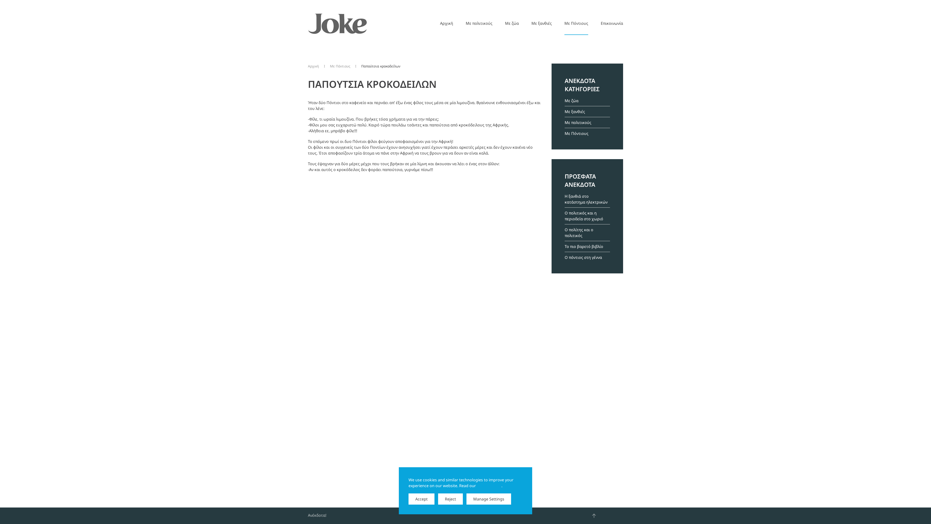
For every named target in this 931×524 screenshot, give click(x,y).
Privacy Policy (489, 485)
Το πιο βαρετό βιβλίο (584, 246)
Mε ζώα (512, 23)
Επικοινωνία (612, 23)
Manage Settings (488, 499)
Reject (450, 499)
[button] (594, 515)
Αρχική (446, 23)
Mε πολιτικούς (479, 23)
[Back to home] (338, 23)
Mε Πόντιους (576, 23)
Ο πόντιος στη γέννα (583, 257)
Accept (421, 499)
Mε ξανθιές (541, 23)
